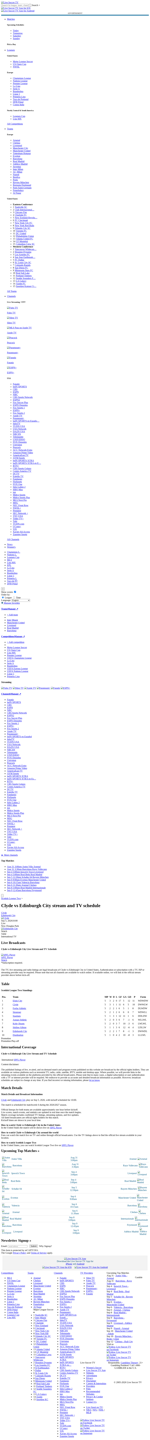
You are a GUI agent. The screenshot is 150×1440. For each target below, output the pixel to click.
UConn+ (17, 526)
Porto (15, 180)
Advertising (91, 1375)
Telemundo (18, 437)
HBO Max (18, 489)
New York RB (41, 1333)
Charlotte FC (21, 215)
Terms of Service (39, 1253)
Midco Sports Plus (21, 497)
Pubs (88, 1389)
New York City (42, 1331)
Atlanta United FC (24, 238)
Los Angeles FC (22, 254)
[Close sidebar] (2, 895)
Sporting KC (42, 1399)
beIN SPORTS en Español (19, 736)
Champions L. (13, 552)
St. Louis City (41, 1373)
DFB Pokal (18, 102)
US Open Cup (19, 64)
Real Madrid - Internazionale (117, 1313)
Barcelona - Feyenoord (116, 1319)
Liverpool (17, 145)
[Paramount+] (43, 688)
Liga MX (17, 119)
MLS (9, 560)
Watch (4, 931)
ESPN (16, 392)
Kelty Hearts (18, 1023)
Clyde (4, 913)
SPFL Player (7, 957)
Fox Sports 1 (19, 408)
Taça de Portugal (20, 99)
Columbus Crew (44, 1354)
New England (41, 1325)
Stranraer (17, 1012)
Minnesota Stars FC (24, 270)
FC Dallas (19, 260)
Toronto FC (21, 231)
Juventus (17, 166)
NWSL (16, 67)
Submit (34, 1246)
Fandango (17, 479)
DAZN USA (19, 431)
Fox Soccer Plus (20, 402)
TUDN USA (19, 426)
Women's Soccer (94, 1367)
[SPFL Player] (8, 955)
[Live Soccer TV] (9, 2)
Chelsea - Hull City (124, 1341)
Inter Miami (40, 1317)
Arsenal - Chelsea (122, 1310)
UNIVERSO (19, 439)
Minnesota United (43, 1381)
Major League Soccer (23, 61)
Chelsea (16, 143)
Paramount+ (18, 418)
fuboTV (16, 423)
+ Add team (12, 614)
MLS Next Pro (20, 500)
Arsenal (16, 140)
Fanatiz (16, 384)
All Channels (13, 539)
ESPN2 (16, 400)
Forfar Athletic (19, 1008)
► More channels (9, 855)
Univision (17, 444)
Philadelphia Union (25, 236)
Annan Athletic (20, 1020)
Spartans (17, 1016)
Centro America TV (22, 471)
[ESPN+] (65, 688)
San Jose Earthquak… (25, 257)
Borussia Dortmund (22, 185)
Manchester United (21, 151)
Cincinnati (40, 1328)
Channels (11, 296)
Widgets (90, 1373)
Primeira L (12, 578)
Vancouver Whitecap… (25, 249)
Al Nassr (17, 193)
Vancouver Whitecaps (39, 1358)
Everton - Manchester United (115, 1303)
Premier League (20, 83)
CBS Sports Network (23, 397)
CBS (15, 389)
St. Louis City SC (23, 262)
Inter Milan (18, 169)
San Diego (40, 1378)
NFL (95, 1410)
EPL (9, 565)
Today (16, 30)
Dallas (38, 1370)
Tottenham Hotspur (22, 153)
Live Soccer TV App (96, 1370)
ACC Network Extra (22, 450)
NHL (101, 1410)
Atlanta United (43, 1349)
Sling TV (90, 1278)
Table (3, 934)
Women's (11, 547)
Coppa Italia (18, 104)
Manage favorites (11, 603)
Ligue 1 (16, 94)
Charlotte (39, 1323)
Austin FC (21, 283)
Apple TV (17, 415)
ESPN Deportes (20, 405)
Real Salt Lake (23, 273)
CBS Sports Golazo (22, 468)
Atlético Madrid (20, 164)
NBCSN (17, 434)
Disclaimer (91, 1381)
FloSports (17, 481)
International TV (9, 936)
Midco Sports (19, 495)
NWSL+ (17, 508)
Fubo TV (90, 1280)
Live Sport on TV (94, 1407)
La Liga (16, 86)
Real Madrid (18, 161)
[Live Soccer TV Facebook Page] (120, 1349)
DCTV (16, 473)
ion (14, 492)
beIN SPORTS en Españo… (26, 421)
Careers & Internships (96, 1383)
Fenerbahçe (18, 190)
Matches (11, 19)
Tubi (15, 521)
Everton (16, 156)
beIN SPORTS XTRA (23, 460)
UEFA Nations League (17, 671)
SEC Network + (20, 513)
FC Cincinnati (21, 220)
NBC (15, 394)
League (8, 597)
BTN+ (16, 466)
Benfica (16, 177)
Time (18, 597)
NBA (88, 1410)
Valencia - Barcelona (123, 1307)
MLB (88, 1412)
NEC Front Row (20, 505)
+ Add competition (15, 642)
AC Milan (17, 172)
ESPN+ (16, 410)
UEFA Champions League (19, 658)
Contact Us (91, 1402)
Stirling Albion (19, 1027)
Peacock (17, 447)
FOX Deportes (20, 442)
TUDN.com (18, 524)
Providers (90, 1386)
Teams (10, 129)
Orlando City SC (22, 228)
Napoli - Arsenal (121, 1328)
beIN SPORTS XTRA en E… (27, 463)
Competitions (7, 636)
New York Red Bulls (24, 225)
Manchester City (20, 148)
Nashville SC (21, 207)
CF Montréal (22, 241)
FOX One (17, 484)
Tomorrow (18, 33)
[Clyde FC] (5, 918)
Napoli (16, 174)
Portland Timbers (24, 275)
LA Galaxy (21, 281)
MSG (15, 503)
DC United (21, 233)
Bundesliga (18, 91)
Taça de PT (12, 581)
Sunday (16, 38)
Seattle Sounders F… (26, 278)
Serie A (16, 89)
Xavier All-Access (21, 532)
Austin (39, 1397)
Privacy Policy (19, 1253)
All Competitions (15, 124)
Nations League (20, 81)
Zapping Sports (20, 534)
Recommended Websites (93, 1392)
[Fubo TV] (6, 688)
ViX (15, 529)
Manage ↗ (13, 609)
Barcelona (17, 158)
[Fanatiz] (55, 688)
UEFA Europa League (17, 668)
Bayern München (21, 182)
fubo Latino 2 (19, 487)
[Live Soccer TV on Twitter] (120, 1355)
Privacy (89, 1378)
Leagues (11, 50)
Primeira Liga (19, 96)
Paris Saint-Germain (22, 187)
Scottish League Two (11, 898)
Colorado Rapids (22, 265)
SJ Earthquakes (42, 1368)
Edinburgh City (8, 915)
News (9, 544)
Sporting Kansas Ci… (26, 286)
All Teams (12, 291)
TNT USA (18, 516)
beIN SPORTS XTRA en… (67, 1363)
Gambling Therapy (129, 1362)
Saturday (17, 36)
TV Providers (86, 1273)
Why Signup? (45, 1246)
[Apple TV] (30, 688)
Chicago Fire (21, 212)
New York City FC (23, 223)
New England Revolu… (26, 217)
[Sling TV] (18, 688)
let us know (94, 1080)
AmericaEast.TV (21, 455)
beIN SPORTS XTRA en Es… (21, 779)
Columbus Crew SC (25, 244)
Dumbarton (18, 1035)
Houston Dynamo (23, 252)
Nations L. (12, 554)
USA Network (19, 429)
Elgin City (17, 1000)
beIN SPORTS (20, 386)
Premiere (17, 510)
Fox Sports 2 (19, 413)
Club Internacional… (24, 209)
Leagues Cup (19, 116)
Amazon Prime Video (23, 452)
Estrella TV (18, 476)
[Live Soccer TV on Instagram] (120, 1360)
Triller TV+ (18, 518)
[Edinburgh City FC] (9, 928)
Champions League (22, 78)
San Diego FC (21, 268)
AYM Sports (19, 458)
